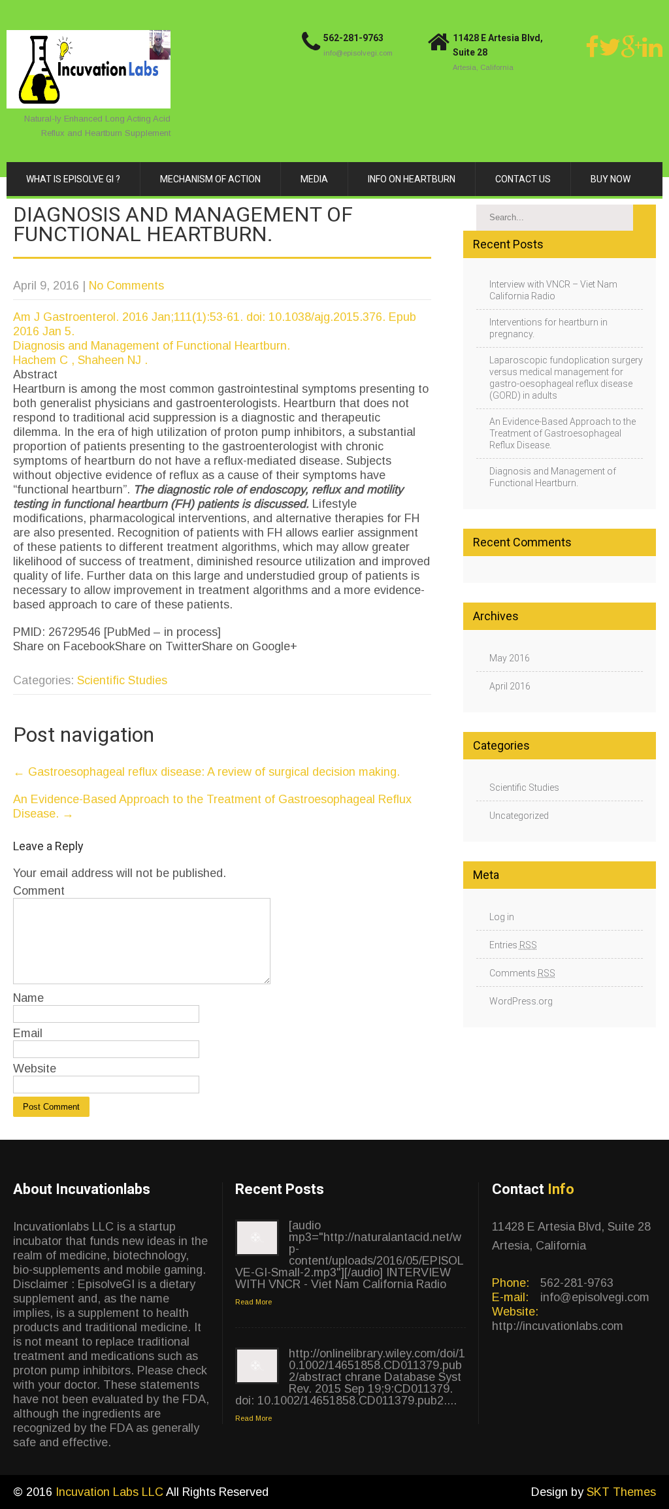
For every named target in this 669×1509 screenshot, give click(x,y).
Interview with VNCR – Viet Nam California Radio (553, 290)
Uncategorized (519, 815)
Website (34, 1068)
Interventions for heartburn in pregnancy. (548, 328)
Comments (522, 973)
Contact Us (523, 179)
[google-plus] (631, 47)
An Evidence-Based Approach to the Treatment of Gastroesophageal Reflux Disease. (562, 433)
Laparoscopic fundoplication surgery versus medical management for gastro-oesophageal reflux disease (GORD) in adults (566, 378)
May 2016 (509, 658)
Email (27, 1033)
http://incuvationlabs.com (557, 1326)
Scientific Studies (122, 680)
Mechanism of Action (210, 179)
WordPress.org (521, 1001)
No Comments (126, 285)
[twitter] (610, 47)
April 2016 (509, 686)
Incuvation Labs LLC (111, 1492)
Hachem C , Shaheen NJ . (80, 360)
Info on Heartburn (411, 179)
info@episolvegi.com (358, 53)
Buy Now (610, 179)
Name (28, 997)
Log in (501, 917)
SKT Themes (621, 1492)
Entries (513, 945)
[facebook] (592, 47)
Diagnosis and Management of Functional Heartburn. (151, 345)
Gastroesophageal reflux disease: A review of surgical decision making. (206, 771)
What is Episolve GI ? (73, 179)
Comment (39, 890)
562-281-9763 (353, 38)
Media (314, 179)
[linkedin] (652, 47)
